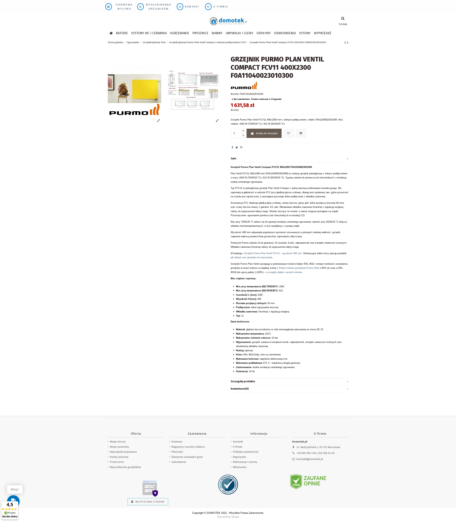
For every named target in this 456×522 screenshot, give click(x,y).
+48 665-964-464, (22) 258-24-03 (315, 453)
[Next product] (347, 42)
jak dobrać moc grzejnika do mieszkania (251, 257)
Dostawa (176, 441)
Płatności (177, 451)
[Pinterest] (241, 147)
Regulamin (239, 457)
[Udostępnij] (232, 147)
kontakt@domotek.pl (309, 459)
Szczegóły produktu (243, 381)
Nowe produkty (119, 446)
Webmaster (240, 467)
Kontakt (192, 6)
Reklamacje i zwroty (245, 462)
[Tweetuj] (236, 147)
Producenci (117, 462)
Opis (233, 158)
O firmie (220, 6)
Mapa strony (118, 441)
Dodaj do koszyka (267, 133)
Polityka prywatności (245, 451)
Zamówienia (178, 462)
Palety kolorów (119, 457)
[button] (148, 33)
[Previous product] (345, 42)
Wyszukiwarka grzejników (125, 467)
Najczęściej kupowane (123, 451)
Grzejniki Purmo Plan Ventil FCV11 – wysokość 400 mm (273, 253)
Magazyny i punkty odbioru (188, 446)
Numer (235, 94)
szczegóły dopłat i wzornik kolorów (284, 272)
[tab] (289, 159)
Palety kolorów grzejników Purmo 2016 (299, 268)
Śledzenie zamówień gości (187, 457)
